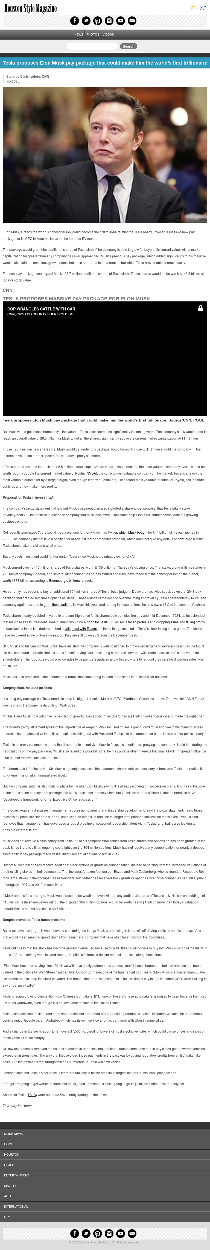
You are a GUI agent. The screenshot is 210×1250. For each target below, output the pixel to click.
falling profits (195, 622)
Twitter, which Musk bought (127, 532)
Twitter (86, 20)
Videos (108, 34)
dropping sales (167, 622)
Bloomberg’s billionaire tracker (71, 580)
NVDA (91, 473)
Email (132, 20)
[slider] (105, 407)
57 (202, 7)
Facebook (74, 20)
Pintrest (97, 20)
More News (13, 1133)
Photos (92, 34)
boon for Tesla (97, 622)
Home (8, 1144)
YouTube (120, 20)
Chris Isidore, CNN (34, 77)
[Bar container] (105, 407)
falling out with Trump (80, 628)
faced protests (138, 622)
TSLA (32, 1094)
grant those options (58, 604)
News (78, 34)
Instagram (109, 20)
